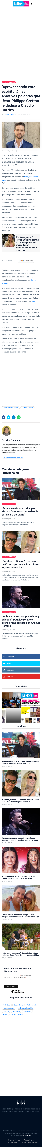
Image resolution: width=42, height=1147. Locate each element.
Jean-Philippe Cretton (10, 408)
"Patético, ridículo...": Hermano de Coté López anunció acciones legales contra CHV (21, 564)
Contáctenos (13, 1142)
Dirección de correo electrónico (15, 978)
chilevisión (16, 1011)
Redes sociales (32, 1005)
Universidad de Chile (25, 1008)
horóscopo (27, 1011)
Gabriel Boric (18, 1005)
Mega (5, 1014)
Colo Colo (6, 1005)
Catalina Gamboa (9, 114)
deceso (17, 221)
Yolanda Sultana (8, 1008)
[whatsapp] (19, 417)
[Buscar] (35, 4)
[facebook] (3, 417)
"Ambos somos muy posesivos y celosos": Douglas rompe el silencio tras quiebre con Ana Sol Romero (21, 621)
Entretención (10, 473)
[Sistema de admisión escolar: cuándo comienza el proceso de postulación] (13, 707)
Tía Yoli (6, 1011)
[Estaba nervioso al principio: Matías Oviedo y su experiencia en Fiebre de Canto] (21, 489)
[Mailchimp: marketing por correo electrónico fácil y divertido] (18, 993)
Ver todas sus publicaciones (13, 457)
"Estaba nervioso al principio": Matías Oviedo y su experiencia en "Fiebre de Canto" (20, 511)
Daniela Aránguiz (17, 1014)
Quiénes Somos (14, 1140)
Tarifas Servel (29, 1140)
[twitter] (8, 417)
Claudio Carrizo (27, 408)
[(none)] (6, 431)
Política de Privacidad (29, 1142)
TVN (34, 301)
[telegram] (14, 417)
